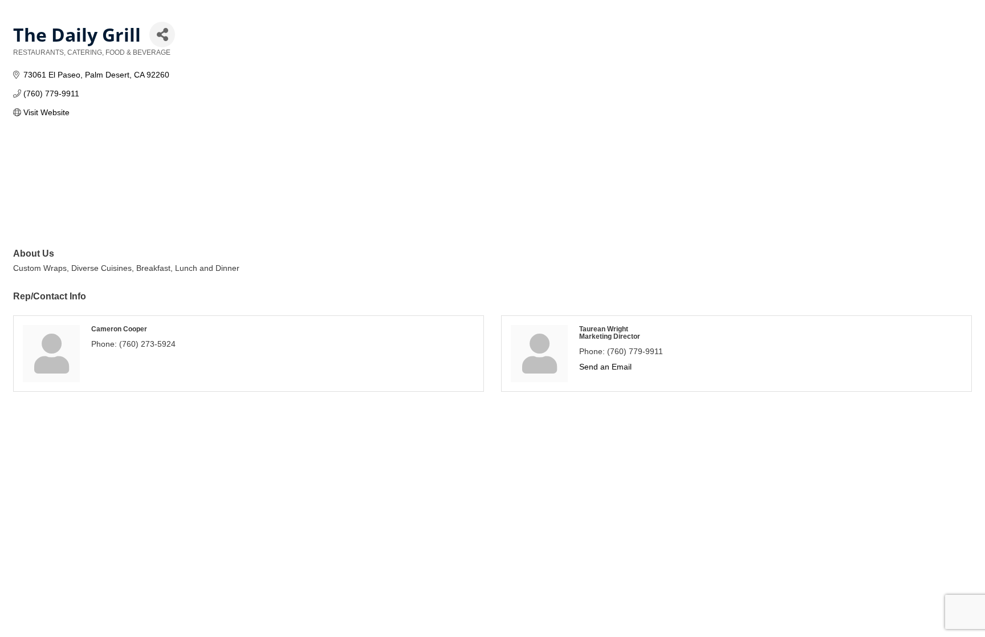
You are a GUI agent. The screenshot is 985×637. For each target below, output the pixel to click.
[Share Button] (162, 34)
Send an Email (605, 366)
